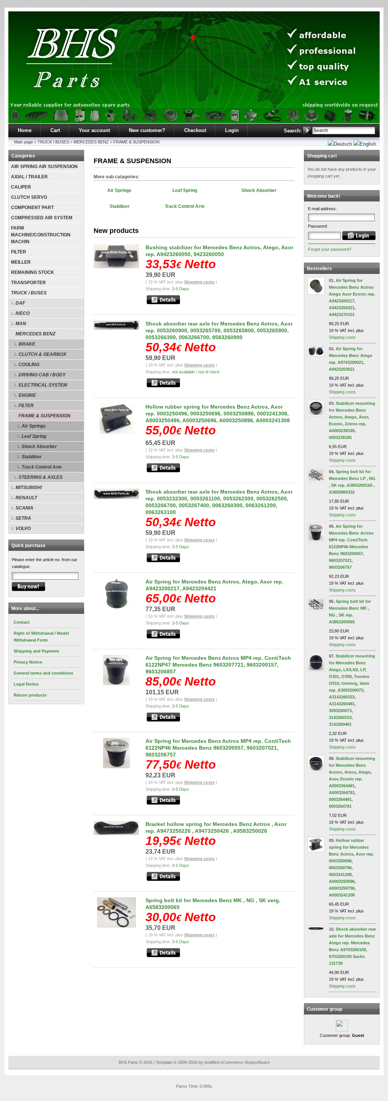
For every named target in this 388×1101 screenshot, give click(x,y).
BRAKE (27, 344)
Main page (23, 142)
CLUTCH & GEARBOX (42, 354)
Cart (55, 130)
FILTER (18, 252)
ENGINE (27, 395)
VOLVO (23, 528)
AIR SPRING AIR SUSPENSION (44, 166)
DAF (20, 303)
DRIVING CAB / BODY (42, 374)
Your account (94, 130)
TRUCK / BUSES (53, 142)
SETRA (23, 518)
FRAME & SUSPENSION (136, 142)
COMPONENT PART (32, 207)
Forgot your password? (329, 249)
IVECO (23, 313)
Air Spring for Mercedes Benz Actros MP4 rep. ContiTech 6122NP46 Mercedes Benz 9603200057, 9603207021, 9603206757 (218, 748)
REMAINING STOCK (32, 272)
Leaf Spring (34, 436)
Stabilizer (32, 456)
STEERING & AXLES (41, 477)
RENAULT (26, 497)
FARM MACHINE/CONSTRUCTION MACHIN (40, 234)
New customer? (147, 130)
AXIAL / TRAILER (29, 176)
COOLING (29, 364)
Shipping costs (199, 282)
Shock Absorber (39, 446)
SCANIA (24, 508)
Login (232, 130)
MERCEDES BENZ (91, 142)
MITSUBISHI (29, 487)
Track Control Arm (42, 467)
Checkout (195, 130)
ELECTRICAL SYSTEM (43, 385)
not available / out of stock (196, 372)
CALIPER (21, 187)
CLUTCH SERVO (29, 197)
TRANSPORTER (28, 282)
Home (24, 130)
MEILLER (21, 262)
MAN (21, 323)
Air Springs (34, 426)
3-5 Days (180, 288)
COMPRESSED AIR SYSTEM (41, 217)
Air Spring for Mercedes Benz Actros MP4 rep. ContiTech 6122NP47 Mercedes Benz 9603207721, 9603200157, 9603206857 (218, 665)
